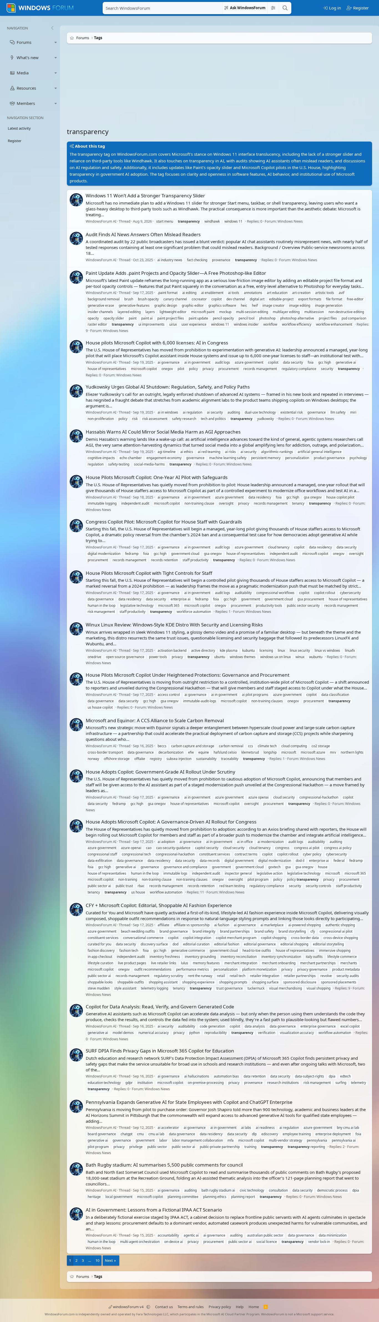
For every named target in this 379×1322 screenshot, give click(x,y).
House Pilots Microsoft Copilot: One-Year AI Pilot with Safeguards (157, 477)
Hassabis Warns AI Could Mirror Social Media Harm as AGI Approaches (163, 432)
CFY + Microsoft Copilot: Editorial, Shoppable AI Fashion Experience (159, 905)
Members (26, 103)
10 (97, 1260)
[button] (56, 42)
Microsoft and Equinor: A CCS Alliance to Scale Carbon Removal (155, 720)
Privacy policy (220, 1306)
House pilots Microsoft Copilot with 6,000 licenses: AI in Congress (157, 342)
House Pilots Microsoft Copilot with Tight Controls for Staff (149, 573)
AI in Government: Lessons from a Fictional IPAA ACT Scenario (154, 1210)
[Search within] (273, 8)
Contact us (164, 1306)
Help (240, 1306)
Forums (24, 42)
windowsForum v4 (128, 1306)
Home (254, 1306)
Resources (26, 88)
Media (23, 72)
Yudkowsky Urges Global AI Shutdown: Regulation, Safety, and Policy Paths (168, 387)
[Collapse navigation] (52, 28)
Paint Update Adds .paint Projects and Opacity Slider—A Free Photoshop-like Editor (176, 273)
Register (14, 140)
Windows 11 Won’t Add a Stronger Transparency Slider (145, 195)
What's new (28, 57)
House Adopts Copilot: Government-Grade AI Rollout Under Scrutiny (160, 772)
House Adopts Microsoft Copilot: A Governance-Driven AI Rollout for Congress (171, 822)
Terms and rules (191, 1306)
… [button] (89, 1260)
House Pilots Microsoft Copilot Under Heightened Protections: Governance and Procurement (187, 675)
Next (109, 1260)
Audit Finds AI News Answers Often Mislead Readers (143, 234)
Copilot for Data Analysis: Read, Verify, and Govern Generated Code (160, 1006)
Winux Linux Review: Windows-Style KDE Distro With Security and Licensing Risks (174, 625)
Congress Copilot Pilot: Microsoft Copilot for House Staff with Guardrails (164, 521)
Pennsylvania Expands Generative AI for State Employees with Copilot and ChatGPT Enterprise (189, 1102)
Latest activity (19, 128)
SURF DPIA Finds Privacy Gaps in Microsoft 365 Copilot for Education (160, 1050)
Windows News (290, 221)
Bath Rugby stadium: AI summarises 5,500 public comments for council (164, 1165)
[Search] (285, 8)
